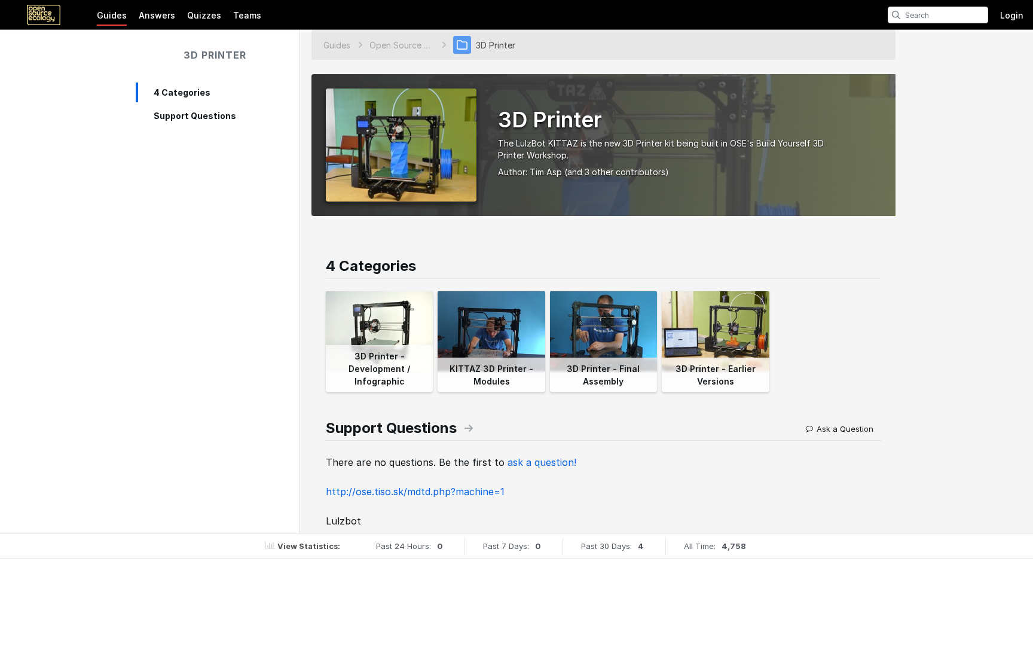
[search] (896, 15)
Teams (247, 15)
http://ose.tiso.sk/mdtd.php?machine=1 (415, 492)
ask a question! (542, 462)
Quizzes (204, 15)
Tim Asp (546, 172)
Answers (157, 15)
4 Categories (182, 92)
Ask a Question (845, 429)
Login (1011, 15)
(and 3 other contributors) (616, 172)
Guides (112, 15)
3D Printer (215, 55)
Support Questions (195, 116)
